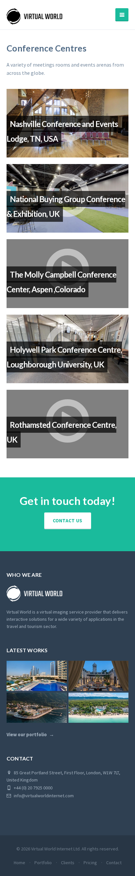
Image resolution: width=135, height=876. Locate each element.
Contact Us (68, 520)
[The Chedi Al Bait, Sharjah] (98, 676)
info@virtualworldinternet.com (44, 796)
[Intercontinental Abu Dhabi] (37, 676)
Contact (114, 863)
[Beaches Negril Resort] (98, 708)
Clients (67, 863)
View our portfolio (27, 735)
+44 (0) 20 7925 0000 (32, 788)
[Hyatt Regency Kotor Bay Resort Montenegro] (37, 708)
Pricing (90, 863)
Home (19, 863)
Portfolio (43, 863)
